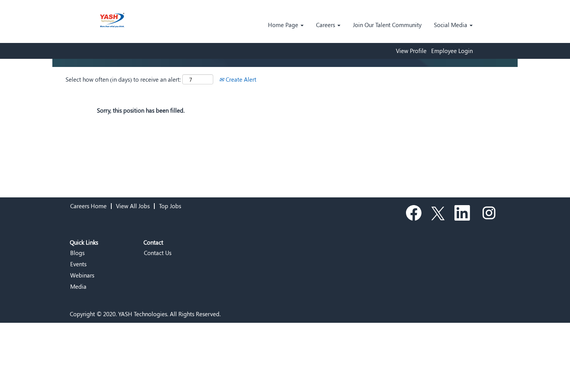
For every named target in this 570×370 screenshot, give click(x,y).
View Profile (411, 51)
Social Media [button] (451, 25)
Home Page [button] (284, 25)
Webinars (82, 275)
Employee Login (452, 51)
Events (78, 264)
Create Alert (240, 79)
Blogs (77, 253)
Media (78, 286)
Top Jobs (170, 206)
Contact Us (157, 253)
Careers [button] (326, 25)
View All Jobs (133, 206)
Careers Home (88, 206)
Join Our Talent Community (387, 25)
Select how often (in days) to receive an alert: (123, 79)
